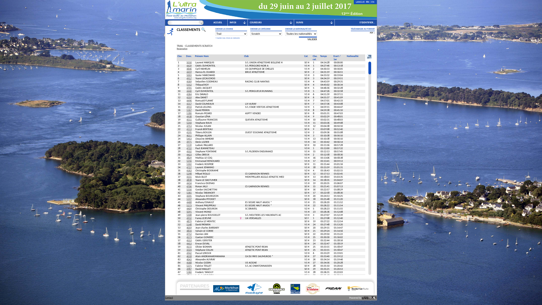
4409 (189, 209)
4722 (189, 148)
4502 (189, 151)
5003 (189, 75)
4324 (189, 250)
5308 (189, 215)
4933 (189, 107)
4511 (189, 120)
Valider (312, 39)
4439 (189, 66)
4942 (189, 253)
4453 (189, 244)
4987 (189, 269)
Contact (169, 298)
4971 (189, 142)
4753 (189, 126)
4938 (189, 116)
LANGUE (361, 2)
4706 (189, 186)
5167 (189, 110)
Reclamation (182, 49)
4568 (189, 263)
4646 (189, 69)
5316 (189, 190)
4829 (189, 158)
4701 (189, 88)
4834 (189, 231)
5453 (189, 139)
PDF (371, 33)
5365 (189, 193)
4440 (189, 91)
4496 (189, 101)
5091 (189, 212)
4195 (189, 132)
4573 (189, 237)
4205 (189, 196)
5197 (189, 199)
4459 (189, 72)
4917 (189, 78)
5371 (189, 266)
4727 (189, 167)
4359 (189, 97)
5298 (189, 174)
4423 (189, 155)
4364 (189, 94)
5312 (189, 85)
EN (372, 2)
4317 (189, 104)
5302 (189, 164)
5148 (189, 224)
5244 (189, 123)
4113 (189, 129)
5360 (189, 272)
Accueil (217, 22)
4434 (189, 183)
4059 (189, 228)
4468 (189, 202)
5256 (189, 161)
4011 (189, 135)
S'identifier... (367, 22)
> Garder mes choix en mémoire (227, 38)
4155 (189, 177)
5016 (189, 62)
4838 (189, 180)
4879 (189, 221)
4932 (189, 218)
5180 (189, 113)
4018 (189, 256)
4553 (189, 240)
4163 (189, 170)
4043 (189, 259)
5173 (189, 205)
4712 (189, 234)
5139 (189, 145)
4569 (189, 81)
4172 (189, 247)
